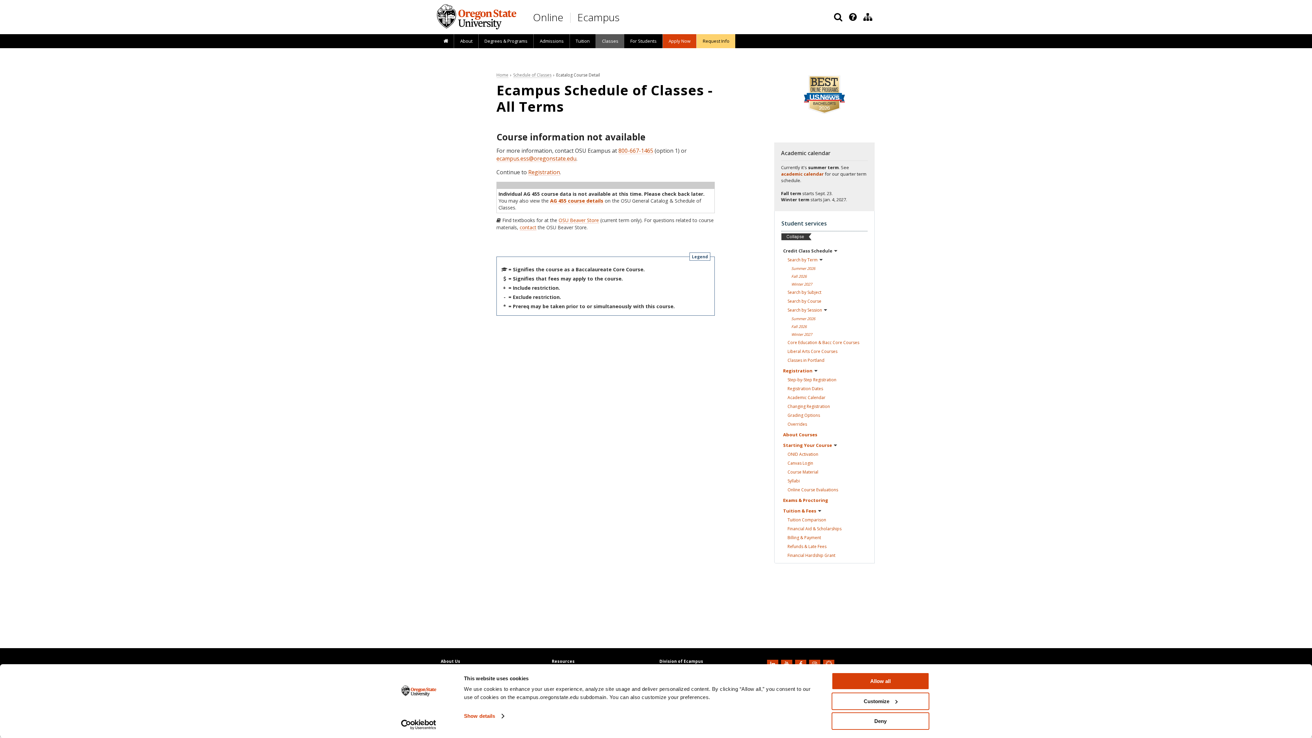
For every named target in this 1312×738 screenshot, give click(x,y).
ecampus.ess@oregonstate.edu (536, 158)
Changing (809, 406)
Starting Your (807, 445)
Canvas (800, 463)
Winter (801, 284)
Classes (610, 41)
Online (548, 17)
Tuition (583, 41)
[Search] (838, 17)
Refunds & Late (807, 546)
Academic (806, 397)
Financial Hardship (811, 555)
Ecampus (598, 17)
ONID (803, 454)
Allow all (880, 681)
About (466, 41)
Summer (803, 268)
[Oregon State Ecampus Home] (571, 18)
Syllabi (794, 481)
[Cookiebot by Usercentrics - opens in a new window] (419, 725)
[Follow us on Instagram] (815, 663)
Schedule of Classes (532, 75)
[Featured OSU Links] (853, 17)
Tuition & (799, 511)
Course (803, 472)
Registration (544, 172)
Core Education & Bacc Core (823, 342)
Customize (876, 701)
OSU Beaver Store (579, 220)
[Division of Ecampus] (868, 17)
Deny (880, 721)
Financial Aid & (815, 529)
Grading (804, 415)
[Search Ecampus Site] (838, 17)
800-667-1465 (635, 150)
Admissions (552, 41)
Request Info (716, 41)
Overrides (797, 424)
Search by (803, 260)
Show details (479, 716)
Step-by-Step (812, 380)
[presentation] (852, 17)
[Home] (445, 41)
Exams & (805, 500)
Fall (799, 276)
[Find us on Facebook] (801, 663)
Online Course (813, 490)
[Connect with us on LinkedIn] (773, 663)
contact (528, 227)
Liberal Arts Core (812, 351)
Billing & (804, 538)
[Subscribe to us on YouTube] (787, 663)
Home (502, 75)
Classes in (806, 360)
